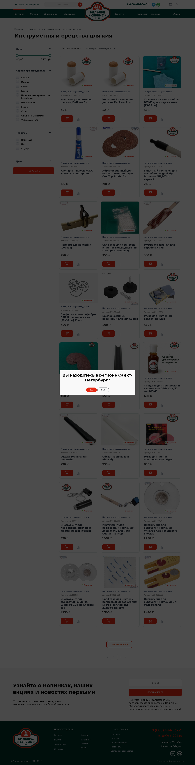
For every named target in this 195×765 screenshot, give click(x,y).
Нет (103, 390)
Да (91, 390)
